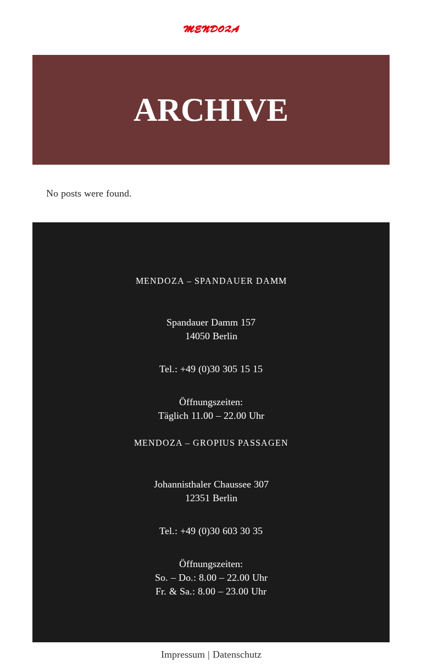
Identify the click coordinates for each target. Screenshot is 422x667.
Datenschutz (237, 654)
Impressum (183, 654)
